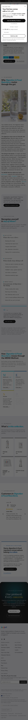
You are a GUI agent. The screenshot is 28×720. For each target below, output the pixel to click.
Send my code (14, 36)
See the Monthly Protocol (14, 20)
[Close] (25, 6)
